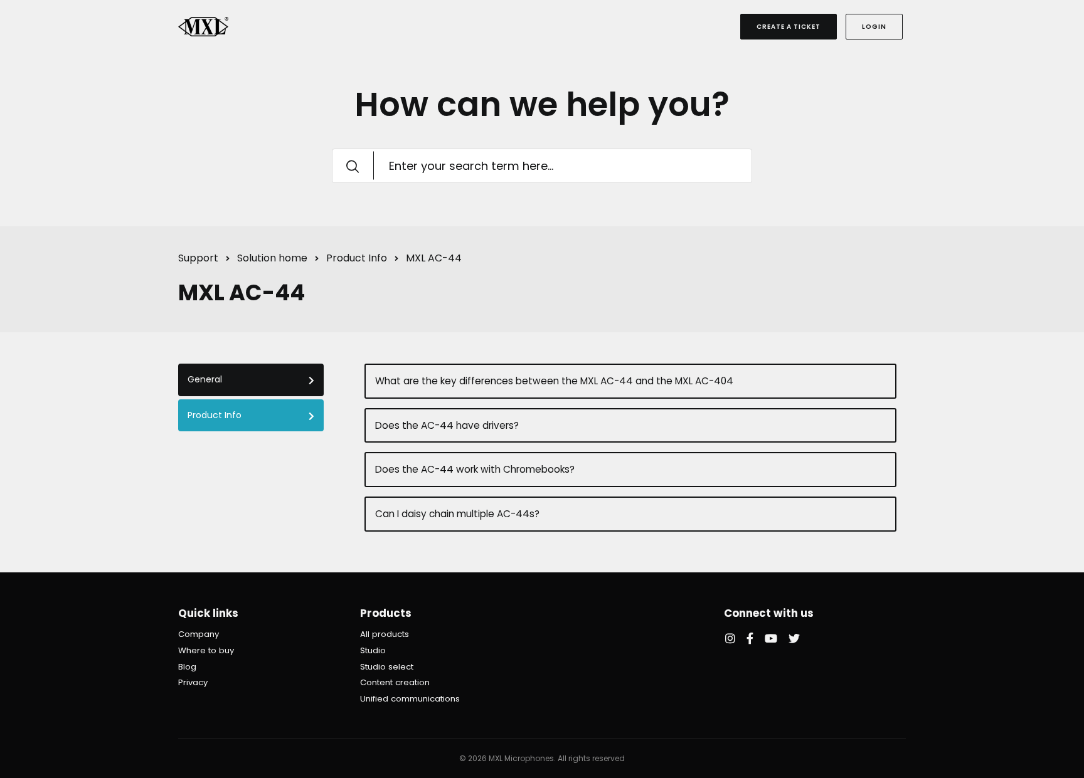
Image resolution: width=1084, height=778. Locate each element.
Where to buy (206, 650)
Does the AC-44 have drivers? (447, 425)
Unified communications (410, 699)
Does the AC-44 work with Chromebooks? (475, 469)
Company (198, 634)
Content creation (395, 682)
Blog (187, 667)
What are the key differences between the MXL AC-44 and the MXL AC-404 (554, 380)
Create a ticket (789, 26)
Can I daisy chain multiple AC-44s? (457, 513)
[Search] (352, 166)
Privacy (193, 682)
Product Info (356, 258)
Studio (373, 650)
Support (198, 258)
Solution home (272, 258)
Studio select (386, 667)
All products (384, 634)
